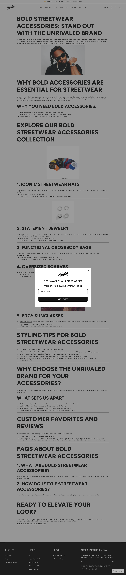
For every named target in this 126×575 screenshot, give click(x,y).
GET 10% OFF (63, 299)
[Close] (88, 270)
